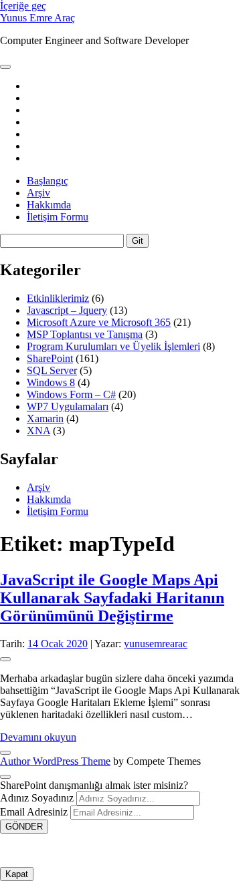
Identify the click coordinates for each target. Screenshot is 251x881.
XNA (38, 430)
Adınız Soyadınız (37, 798)
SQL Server (52, 370)
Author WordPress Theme (55, 761)
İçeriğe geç (23, 5)
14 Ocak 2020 (57, 643)
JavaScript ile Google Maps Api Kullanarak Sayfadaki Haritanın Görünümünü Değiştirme (112, 598)
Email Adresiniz (34, 812)
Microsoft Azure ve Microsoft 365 (99, 322)
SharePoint (50, 358)
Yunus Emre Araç (37, 17)
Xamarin (45, 418)
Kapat (16, 874)
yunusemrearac (155, 643)
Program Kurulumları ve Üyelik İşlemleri (113, 346)
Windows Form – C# (71, 394)
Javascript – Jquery (67, 310)
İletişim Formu (57, 216)
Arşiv (38, 192)
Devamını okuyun (38, 737)
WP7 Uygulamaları (67, 406)
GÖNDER (24, 827)
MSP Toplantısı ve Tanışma (85, 334)
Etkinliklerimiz (58, 298)
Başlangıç (47, 180)
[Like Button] (5, 659)
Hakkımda (49, 204)
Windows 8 (51, 382)
